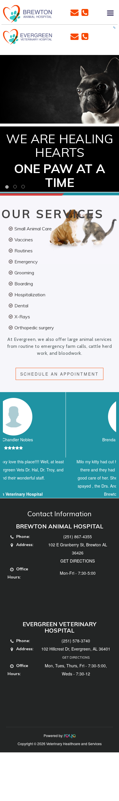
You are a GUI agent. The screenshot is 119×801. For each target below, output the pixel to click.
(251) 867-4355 (77, 553)
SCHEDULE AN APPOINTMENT (59, 374)
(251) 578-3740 (76, 657)
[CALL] (84, 12)
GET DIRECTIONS (77, 577)
